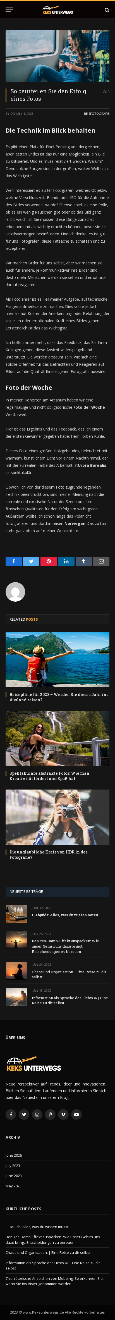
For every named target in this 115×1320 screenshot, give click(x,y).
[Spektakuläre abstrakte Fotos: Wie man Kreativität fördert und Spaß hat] (57, 738)
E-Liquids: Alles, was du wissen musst (65, 914)
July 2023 (13, 1165)
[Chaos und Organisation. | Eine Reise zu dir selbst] (16, 971)
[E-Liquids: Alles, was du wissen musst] (16, 914)
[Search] (106, 10)
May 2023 (13, 1186)
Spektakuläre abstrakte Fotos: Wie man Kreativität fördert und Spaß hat (49, 776)
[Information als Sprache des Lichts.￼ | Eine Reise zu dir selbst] (16, 997)
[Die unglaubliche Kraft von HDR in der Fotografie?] (57, 817)
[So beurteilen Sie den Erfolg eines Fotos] (57, 56)
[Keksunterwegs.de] (57, 10)
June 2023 (14, 1175)
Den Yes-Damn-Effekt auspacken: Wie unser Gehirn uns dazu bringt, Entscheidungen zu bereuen (65, 946)
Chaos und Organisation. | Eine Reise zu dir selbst (48, 1252)
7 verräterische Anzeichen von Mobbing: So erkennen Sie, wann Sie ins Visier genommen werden (55, 1281)
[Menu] (9, 10)
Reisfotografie (96, 113)
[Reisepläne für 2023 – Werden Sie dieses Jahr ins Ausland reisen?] (57, 659)
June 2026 (14, 1155)
